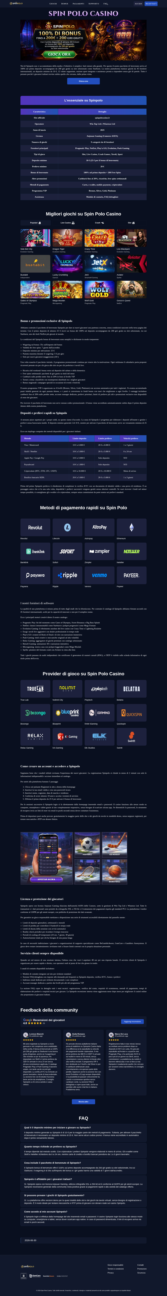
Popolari (33, 223)
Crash (97, 223)
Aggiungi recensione (132, 1021)
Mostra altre (83, 1102)
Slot (129, 223)
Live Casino (66, 223)
